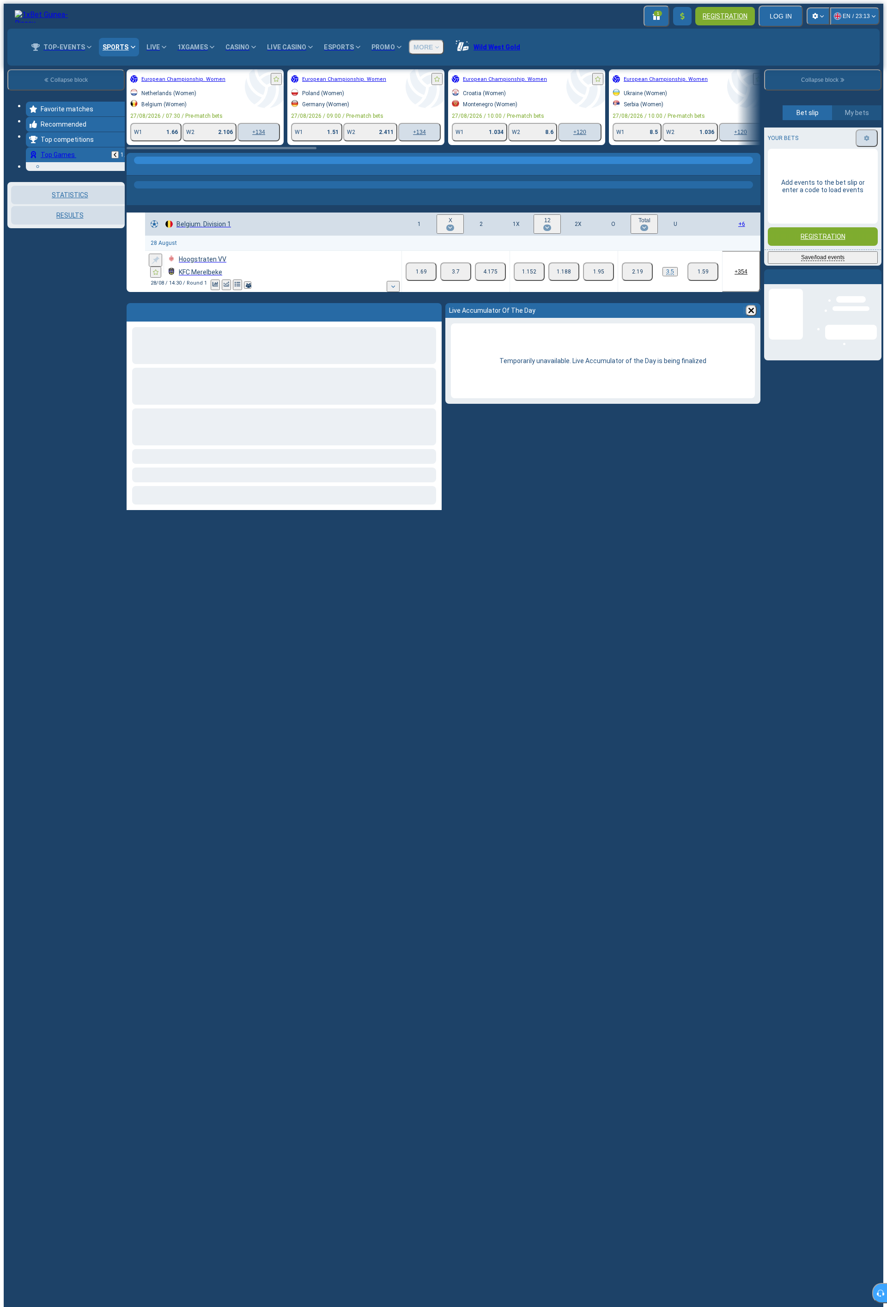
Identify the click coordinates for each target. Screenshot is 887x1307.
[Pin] (155, 260)
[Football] (153, 169)
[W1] (421, 271)
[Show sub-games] (393, 286)
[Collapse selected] (105, 286)
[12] (563, 271)
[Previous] (115, 154)
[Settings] (818, 16)
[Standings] (237, 285)
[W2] (490, 271)
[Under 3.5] (702, 271)
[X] (455, 271)
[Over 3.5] (637, 271)
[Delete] (751, 310)
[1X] (529, 271)
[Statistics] (215, 285)
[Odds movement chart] (226, 285)
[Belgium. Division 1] (170, 169)
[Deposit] (682, 16)
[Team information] (247, 285)
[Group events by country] (117, 286)
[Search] (752, 170)
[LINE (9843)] (135, 169)
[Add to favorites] (276, 79)
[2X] (598, 271)
